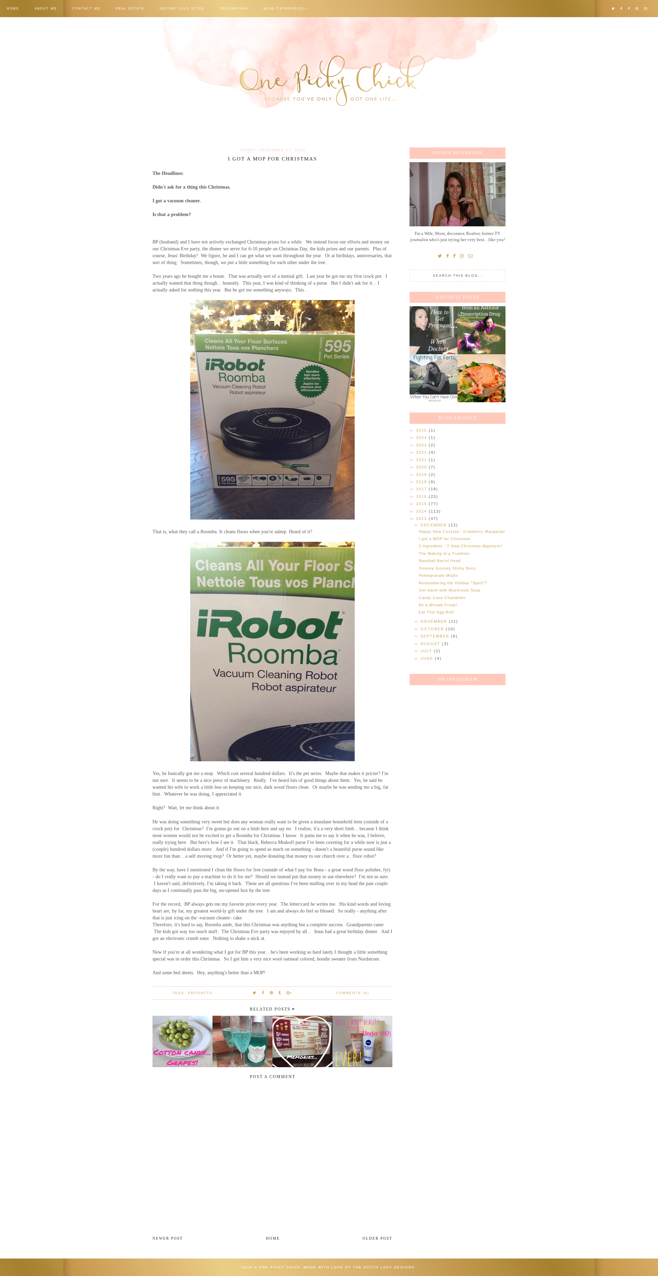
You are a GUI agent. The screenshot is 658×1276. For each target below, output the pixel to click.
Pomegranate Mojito (438, 575)
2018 (422, 482)
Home (13, 8)
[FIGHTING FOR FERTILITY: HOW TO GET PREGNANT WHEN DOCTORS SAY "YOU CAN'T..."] (434, 330)
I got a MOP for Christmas (445, 539)
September (436, 636)
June (428, 658)
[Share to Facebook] (263, 993)
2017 (422, 489)
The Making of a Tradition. (445, 553)
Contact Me (86, 8)
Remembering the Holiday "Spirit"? (453, 583)
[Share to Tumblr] (280, 993)
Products (200, 993)
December (435, 525)
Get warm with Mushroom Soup (449, 590)
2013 (422, 518)
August (431, 644)
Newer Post (168, 1238)
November (435, 621)
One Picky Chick (279, 1267)
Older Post (377, 1238)
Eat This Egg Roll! (436, 612)
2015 (422, 504)
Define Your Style (182, 8)
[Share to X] (255, 993)
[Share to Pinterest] (271, 993)
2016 (422, 496)
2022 (422, 452)
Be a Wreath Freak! (438, 605)
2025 (422, 430)
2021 (422, 460)
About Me (46, 8)
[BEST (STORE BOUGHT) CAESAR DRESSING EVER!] (481, 378)
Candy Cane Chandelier (442, 598)
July (427, 651)
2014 (422, 511)
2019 (422, 475)
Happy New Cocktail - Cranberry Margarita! (462, 531)
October (433, 629)
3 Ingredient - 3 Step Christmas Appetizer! (460, 546)
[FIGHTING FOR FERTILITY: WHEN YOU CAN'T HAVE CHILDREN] (434, 378)
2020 (422, 467)
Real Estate (130, 8)
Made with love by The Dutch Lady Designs (359, 1267)
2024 (422, 438)
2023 (422, 445)
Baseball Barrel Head (440, 561)
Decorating (234, 8)
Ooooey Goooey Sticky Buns (447, 568)
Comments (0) (352, 993)
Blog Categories (284, 8)
